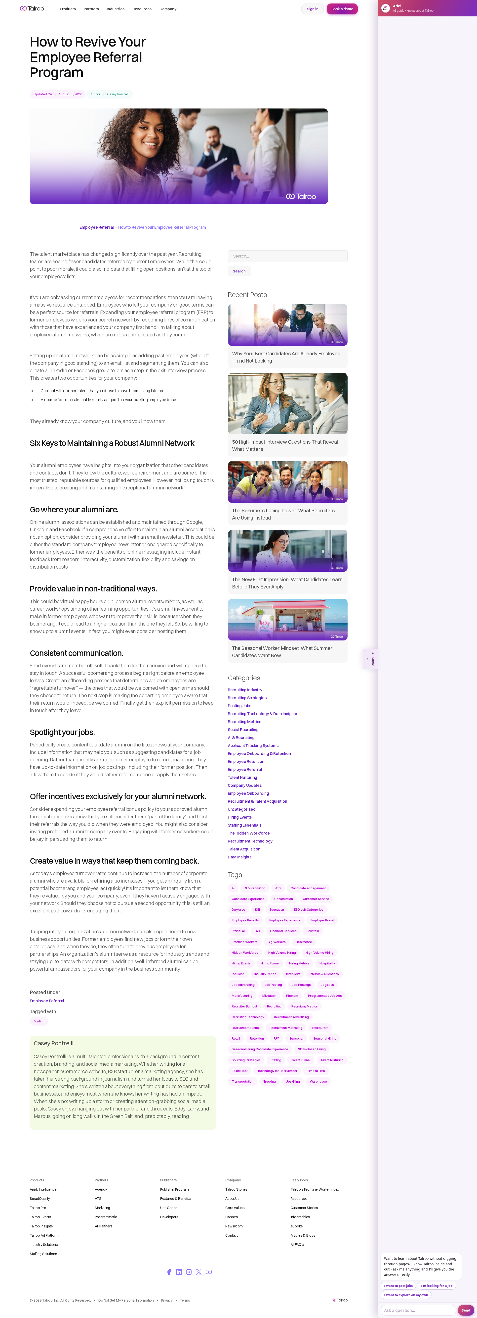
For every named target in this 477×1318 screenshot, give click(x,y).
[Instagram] (189, 1271)
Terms (185, 1300)
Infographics (300, 1217)
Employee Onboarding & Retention (259, 753)
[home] (32, 8)
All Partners (103, 1226)
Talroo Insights (41, 1226)
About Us (232, 1198)
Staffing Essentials (245, 825)
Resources (299, 1198)
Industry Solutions (44, 1244)
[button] (67, 9)
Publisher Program (174, 1189)
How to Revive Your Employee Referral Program (162, 227)
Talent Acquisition (244, 848)
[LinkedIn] (179, 1271)
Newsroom (234, 1226)
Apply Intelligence (43, 1189)
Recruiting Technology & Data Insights (262, 713)
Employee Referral (97, 227)
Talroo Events (40, 1217)
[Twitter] (199, 1271)
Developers (169, 1217)
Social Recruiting (243, 729)
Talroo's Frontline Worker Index (315, 1189)
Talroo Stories (236, 1189)
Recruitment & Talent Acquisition (257, 801)
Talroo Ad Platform (44, 1235)
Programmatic (106, 1217)
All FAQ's (297, 1244)
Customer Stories (304, 1208)
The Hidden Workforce (249, 833)
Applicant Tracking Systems (253, 745)
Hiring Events (240, 817)
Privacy (166, 1300)
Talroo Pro (38, 1208)
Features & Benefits (175, 1198)
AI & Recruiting (241, 737)
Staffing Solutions (43, 1254)
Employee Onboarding (248, 793)
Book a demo (342, 8)
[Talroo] (340, 1300)
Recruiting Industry (245, 689)
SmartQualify (40, 1198)
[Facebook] (169, 1271)
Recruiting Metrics (244, 721)
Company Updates (245, 785)
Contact (231, 1235)
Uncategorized (242, 809)
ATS (98, 1198)
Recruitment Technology (250, 841)
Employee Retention (246, 761)
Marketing (102, 1208)
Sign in (312, 8)
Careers (231, 1217)
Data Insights (240, 856)
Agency (101, 1189)
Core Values (234, 1208)
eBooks (297, 1226)
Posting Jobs (239, 705)
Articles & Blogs (303, 1235)
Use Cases (168, 1208)
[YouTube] (209, 1271)
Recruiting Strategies (247, 697)
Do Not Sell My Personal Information (126, 1300)
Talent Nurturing (242, 777)
